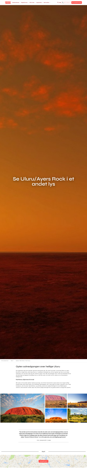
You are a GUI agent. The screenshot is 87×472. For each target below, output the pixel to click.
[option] (22, 408)
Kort (12, 360)
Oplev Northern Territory (23, 360)
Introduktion (4, 360)
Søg (60, 2)
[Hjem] (8, 2)
